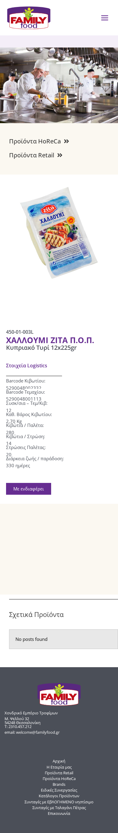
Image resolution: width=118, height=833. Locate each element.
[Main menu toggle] (105, 18)
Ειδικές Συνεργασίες (59, 790)
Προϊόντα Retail (59, 773)
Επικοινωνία (59, 813)
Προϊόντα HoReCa (59, 778)
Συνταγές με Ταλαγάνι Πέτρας (59, 807)
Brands (59, 784)
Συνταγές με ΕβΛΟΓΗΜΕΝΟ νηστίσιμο (59, 802)
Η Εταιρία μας (59, 767)
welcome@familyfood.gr (38, 732)
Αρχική (59, 761)
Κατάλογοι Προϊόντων (59, 796)
